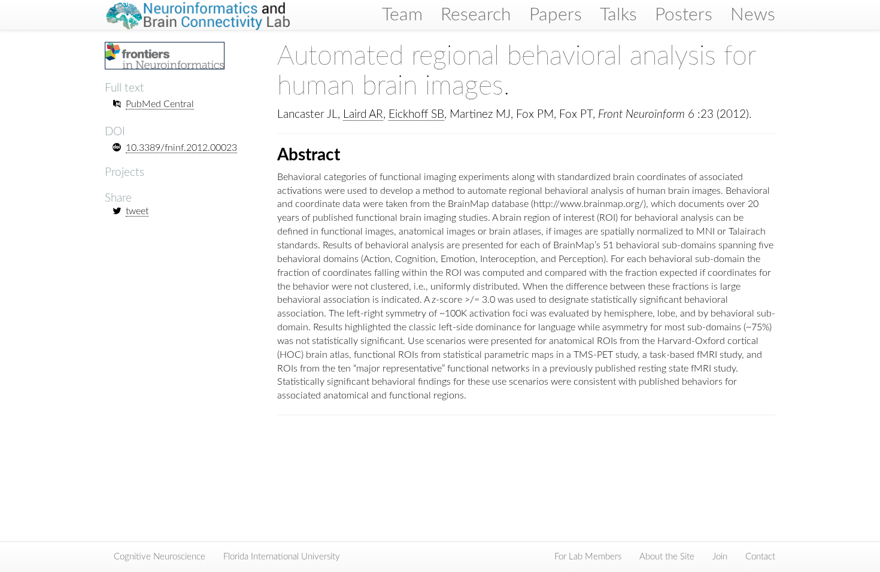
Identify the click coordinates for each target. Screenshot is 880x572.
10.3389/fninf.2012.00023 (181, 148)
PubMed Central (160, 104)
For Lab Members (587, 556)
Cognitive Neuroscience (159, 556)
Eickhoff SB (416, 114)
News (752, 15)
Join (719, 556)
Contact (760, 556)
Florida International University (281, 556)
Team (402, 15)
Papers (555, 15)
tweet (137, 211)
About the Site (666, 556)
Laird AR (363, 114)
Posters (683, 15)
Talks (618, 15)
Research (476, 15)
